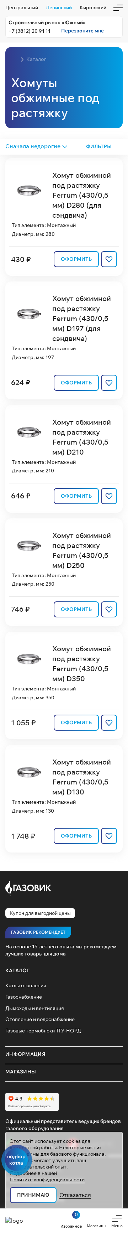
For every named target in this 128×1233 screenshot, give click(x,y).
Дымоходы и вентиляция (34, 1008)
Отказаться (75, 1194)
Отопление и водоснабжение (40, 1019)
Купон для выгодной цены (40, 913)
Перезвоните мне (82, 31)
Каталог (17, 970)
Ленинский (59, 7)
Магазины (20, 1071)
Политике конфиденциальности (47, 1179)
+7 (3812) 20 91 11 (29, 31)
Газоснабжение (23, 997)
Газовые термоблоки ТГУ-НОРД (43, 1030)
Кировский (93, 7)
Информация (25, 1054)
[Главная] (14, 59)
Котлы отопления (25, 985)
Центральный (21, 7)
